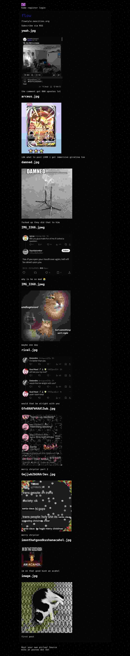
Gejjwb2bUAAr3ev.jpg (38, 474)
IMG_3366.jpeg (33, 227)
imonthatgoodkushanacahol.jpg (46, 540)
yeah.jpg (28, 30)
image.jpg (29, 576)
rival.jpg (29, 350)
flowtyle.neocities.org (35, 21)
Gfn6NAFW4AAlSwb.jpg (38, 408)
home (23, 8)
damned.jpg (30, 162)
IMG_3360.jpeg (33, 284)
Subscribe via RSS (32, 25)
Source (53, 647)
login (42, 8)
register (33, 8)
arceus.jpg (30, 96)
